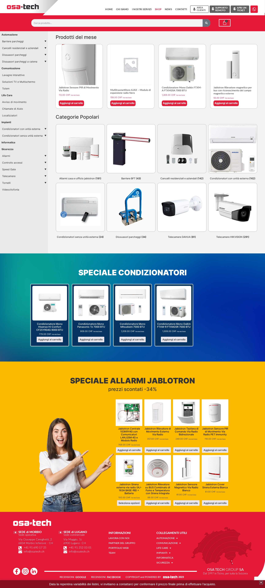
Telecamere (8, 176)
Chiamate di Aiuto (12, 108)
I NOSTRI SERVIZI (142, 9)
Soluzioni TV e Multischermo (18, 81)
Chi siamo (122, 9)
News (168, 9)
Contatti (181, 9)
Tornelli (6, 182)
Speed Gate (9, 169)
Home (109, 9)
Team (112, 553)
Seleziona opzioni (129, 503)
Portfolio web (119, 548)
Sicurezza (7, 149)
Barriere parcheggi (13, 41)
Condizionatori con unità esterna (21, 128)
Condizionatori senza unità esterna (22, 135)
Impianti (6, 122)
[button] (261, 582)
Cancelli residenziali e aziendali (20, 48)
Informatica (8, 142)
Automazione (10, 34)
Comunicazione (11, 68)
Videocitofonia (10, 189)
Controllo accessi (12, 162)
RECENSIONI (67, 577)
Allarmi (6, 155)
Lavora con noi (119, 538)
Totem (6, 88)
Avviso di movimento (14, 102)
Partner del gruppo (122, 543)
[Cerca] (206, 23)
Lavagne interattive (13, 75)
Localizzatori (9, 115)
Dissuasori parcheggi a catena (19, 61)
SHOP (158, 9)
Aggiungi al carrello (71, 103)
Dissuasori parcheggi (14, 54)
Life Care (7, 95)
